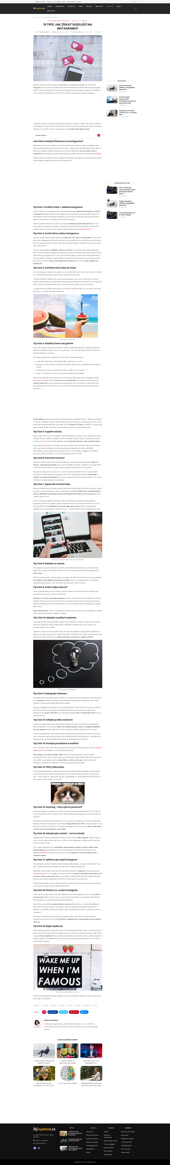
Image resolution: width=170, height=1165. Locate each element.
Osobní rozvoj (60, 6)
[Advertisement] (68, 108)
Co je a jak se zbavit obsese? (67, 1083)
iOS (46, 873)
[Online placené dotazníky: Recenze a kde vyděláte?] (63, 1148)
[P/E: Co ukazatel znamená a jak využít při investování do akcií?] (112, 190)
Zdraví (81, 6)
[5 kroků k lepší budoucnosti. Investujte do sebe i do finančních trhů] (112, 99)
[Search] (136, 9)
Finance (49, 6)
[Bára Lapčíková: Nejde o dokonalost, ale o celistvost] (44, 1073)
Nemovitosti (99, 6)
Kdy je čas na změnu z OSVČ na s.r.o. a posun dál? (128, 113)
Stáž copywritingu (71, 1)
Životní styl (71, 6)
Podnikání (48, 1)
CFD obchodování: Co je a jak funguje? (127, 214)
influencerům (45, 853)
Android (36, 873)
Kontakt (79, 1)
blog (45, 445)
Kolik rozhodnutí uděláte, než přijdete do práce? (127, 88)
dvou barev (37, 380)
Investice (89, 6)
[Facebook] (133, 2)
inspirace (36, 1005)
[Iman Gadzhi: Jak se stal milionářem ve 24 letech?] (91, 1051)
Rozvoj (94, 1128)
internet (53, 1005)
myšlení (78, 1005)
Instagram (45, 1005)
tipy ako (95, 1005)
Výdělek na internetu (40, 1)
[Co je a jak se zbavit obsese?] (68, 1073)
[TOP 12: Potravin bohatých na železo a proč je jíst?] (63, 1133)
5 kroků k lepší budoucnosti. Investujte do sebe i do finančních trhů (127, 100)
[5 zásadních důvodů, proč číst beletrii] (63, 1141)
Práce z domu (51, 11)
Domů (34, 17)
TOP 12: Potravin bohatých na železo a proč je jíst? (75, 1133)
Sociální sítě (86, 1005)
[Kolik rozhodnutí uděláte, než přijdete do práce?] (44, 1051)
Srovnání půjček (56, 1)
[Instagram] (136, 2)
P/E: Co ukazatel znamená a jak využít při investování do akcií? (127, 191)
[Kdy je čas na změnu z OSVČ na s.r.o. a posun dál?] (112, 113)
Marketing (110, 6)
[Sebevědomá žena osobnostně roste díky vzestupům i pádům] (91, 1073)
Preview (83, 419)
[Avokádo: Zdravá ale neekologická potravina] (68, 1051)
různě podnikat (96, 154)
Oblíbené (128, 1128)
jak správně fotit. (85, 229)
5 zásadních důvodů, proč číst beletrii (75, 1140)
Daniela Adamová (44, 32)
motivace (70, 1005)
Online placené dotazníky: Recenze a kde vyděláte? (75, 1148)
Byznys (119, 6)
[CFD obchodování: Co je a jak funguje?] (112, 215)
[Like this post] (44, 1012)
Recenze (64, 1)
